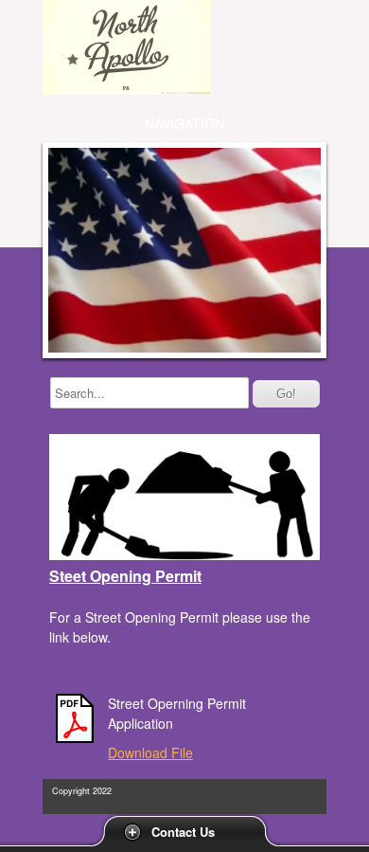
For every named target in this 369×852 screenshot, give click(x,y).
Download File (150, 752)
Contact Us (183, 832)
